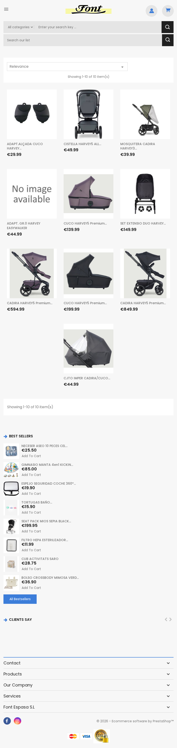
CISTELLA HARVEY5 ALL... (82, 144)
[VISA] (86, 736)
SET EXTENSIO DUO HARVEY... (143, 223)
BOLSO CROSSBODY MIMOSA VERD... (50, 577)
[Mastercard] (73, 736)
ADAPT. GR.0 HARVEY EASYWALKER (23, 225)
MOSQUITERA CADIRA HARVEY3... (137, 146)
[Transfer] (101, 736)
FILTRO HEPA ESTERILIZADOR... (44, 540)
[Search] (168, 27)
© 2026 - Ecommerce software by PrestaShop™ (135, 721)
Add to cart (51, 145)
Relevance (67, 67)
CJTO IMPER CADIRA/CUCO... (87, 378)
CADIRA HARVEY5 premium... (29, 303)
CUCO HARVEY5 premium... (85, 223)
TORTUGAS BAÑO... (36, 502)
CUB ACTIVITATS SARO (40, 559)
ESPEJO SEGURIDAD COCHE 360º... (48, 483)
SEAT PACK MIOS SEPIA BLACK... (46, 521)
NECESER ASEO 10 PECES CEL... (44, 446)
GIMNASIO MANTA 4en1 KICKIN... (47, 464)
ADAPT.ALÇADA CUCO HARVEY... (25, 146)
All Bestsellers (20, 599)
